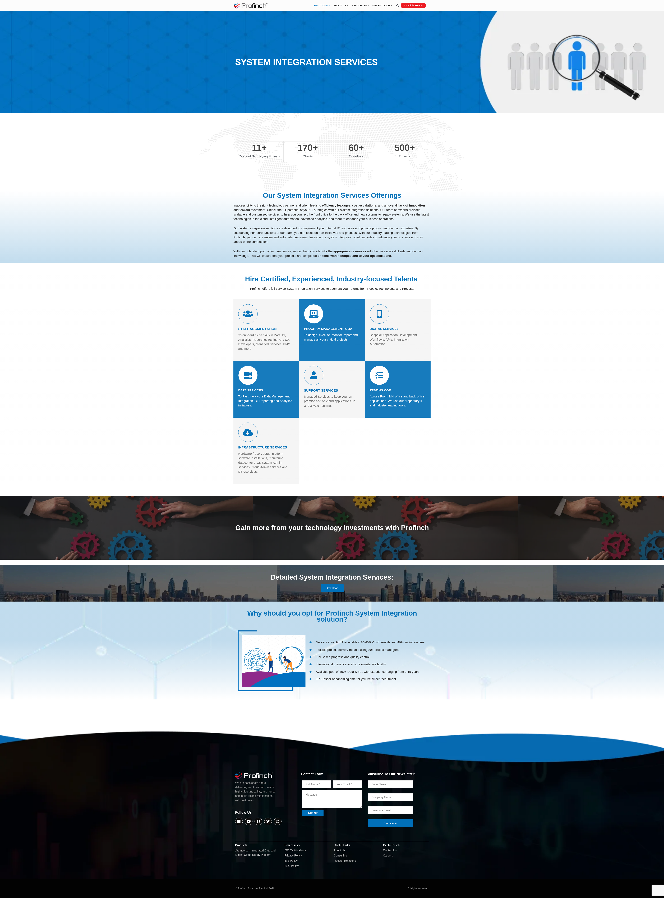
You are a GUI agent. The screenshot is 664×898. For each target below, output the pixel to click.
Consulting (340, 855)
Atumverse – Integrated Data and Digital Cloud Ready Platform (255, 852)
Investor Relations (345, 860)
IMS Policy (291, 860)
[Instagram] (278, 821)
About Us (339, 850)
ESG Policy (291, 865)
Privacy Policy (293, 855)
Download (332, 588)
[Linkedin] (239, 821)
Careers (388, 855)
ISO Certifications (295, 850)
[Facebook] (258, 821)
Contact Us (390, 850)
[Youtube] (248, 821)
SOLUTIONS (320, 5)
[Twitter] (268, 821)
